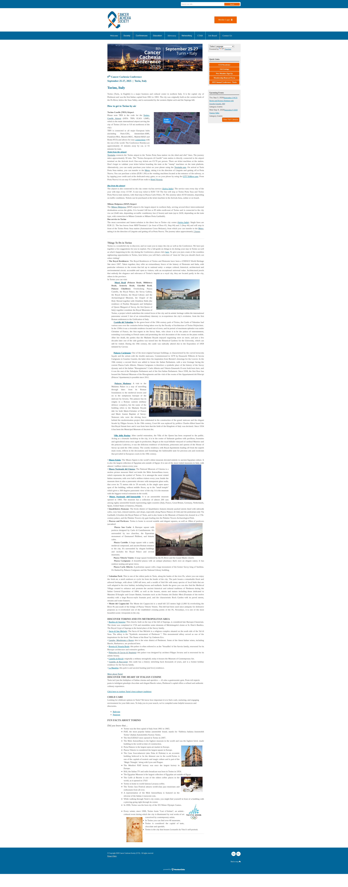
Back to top (234, 862)
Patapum (116, 715)
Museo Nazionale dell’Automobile (125, 497)
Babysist (116, 712)
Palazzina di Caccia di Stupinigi (122, 652)
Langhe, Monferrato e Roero (121, 640)
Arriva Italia (167, 189)
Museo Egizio (115, 460)
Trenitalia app (180, 167)
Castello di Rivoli (116, 659)
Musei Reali (120, 282)
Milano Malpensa (118, 207)
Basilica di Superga (117, 622)
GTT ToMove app (190, 176)
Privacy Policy (112, 856)
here (167, 252)
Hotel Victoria (156, 179)
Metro (147, 170)
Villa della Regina (122, 435)
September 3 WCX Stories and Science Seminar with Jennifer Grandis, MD (223, 101)
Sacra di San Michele (118, 631)
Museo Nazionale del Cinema (122, 469)
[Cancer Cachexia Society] (134, 20)
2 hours (197, 231)
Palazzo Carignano (122, 353)
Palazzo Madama (123, 383)
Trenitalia (111, 155)
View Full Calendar (230, 120)
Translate (227, 49)
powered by (167, 869)
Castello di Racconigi (118, 662)
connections (140, 140)
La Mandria (113, 668)
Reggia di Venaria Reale (119, 646)
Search (232, 4)
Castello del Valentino (123, 322)
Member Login (224, 20)
